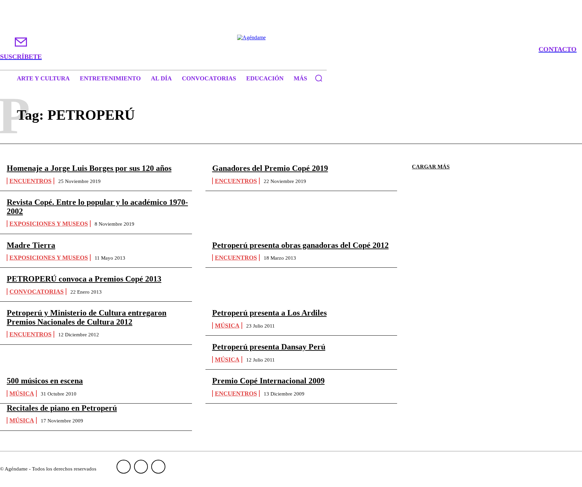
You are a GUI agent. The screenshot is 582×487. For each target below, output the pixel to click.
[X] (158, 467)
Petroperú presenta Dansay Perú (268, 346)
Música (227, 325)
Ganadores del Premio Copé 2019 (270, 168)
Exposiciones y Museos (48, 223)
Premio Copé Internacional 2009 (268, 380)
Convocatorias (36, 291)
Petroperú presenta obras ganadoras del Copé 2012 (300, 245)
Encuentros (30, 181)
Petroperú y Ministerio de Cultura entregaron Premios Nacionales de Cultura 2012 (86, 317)
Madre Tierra (31, 245)
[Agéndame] (291, 49)
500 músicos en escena (45, 380)
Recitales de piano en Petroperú (62, 408)
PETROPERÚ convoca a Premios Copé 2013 (84, 278)
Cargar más (431, 167)
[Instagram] (141, 467)
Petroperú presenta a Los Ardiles (269, 312)
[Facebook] (124, 467)
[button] (319, 78)
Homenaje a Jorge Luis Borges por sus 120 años (89, 168)
